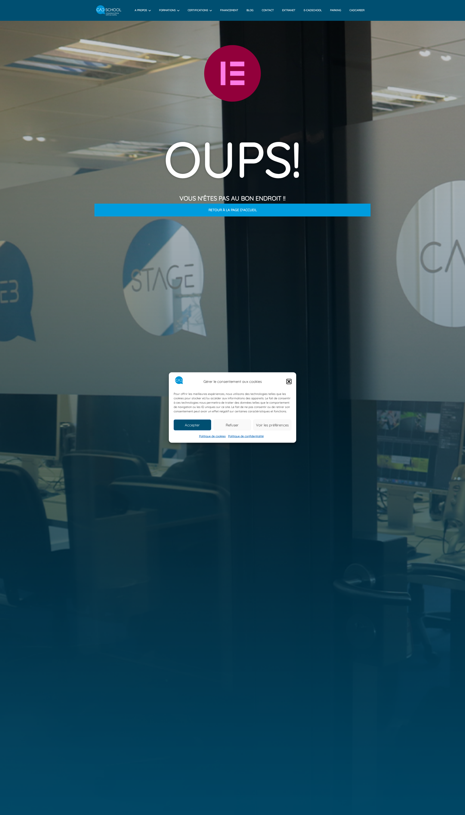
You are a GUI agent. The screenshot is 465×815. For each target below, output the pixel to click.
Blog (250, 10)
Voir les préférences (272, 425)
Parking (335, 10)
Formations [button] (167, 10)
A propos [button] (141, 10)
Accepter (192, 425)
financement (229, 10)
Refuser (232, 425)
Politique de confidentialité (246, 436)
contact (268, 10)
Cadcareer (356, 10)
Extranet (288, 10)
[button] (289, 381)
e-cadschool (313, 10)
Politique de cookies (212, 436)
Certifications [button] (198, 10)
